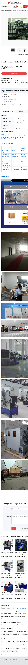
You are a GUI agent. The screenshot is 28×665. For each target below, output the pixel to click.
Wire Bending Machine (6, 613)
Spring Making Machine (20, 613)
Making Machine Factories (8, 641)
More (2, 654)
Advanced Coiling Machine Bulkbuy (10, 651)
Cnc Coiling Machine (7, 648)
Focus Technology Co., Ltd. (18, 659)
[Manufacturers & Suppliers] (14, 2)
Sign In (3, 104)
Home (2, 10)
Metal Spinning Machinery (8, 631)
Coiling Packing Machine (20, 648)
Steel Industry (16, 634)
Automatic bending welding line (8, 616)
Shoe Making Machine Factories (10, 645)
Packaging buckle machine (7, 611)
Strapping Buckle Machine (20, 611)
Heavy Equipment (6, 634)
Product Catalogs (22, 608)
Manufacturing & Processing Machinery (13, 10)
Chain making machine (20, 616)
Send (14, 528)
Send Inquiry (14, 73)
